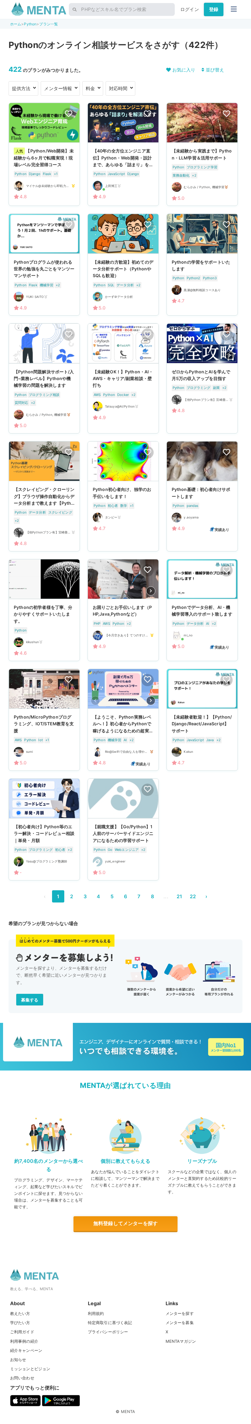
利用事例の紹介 (24, 1341)
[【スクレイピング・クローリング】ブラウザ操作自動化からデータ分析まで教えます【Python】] (44, 496)
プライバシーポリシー (108, 1331)
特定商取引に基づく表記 (110, 1322)
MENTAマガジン (181, 1341)
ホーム (15, 24)
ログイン (189, 9)
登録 (213, 9)
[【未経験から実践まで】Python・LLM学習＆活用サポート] (202, 154)
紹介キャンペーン (26, 1350)
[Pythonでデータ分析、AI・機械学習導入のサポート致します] (202, 610)
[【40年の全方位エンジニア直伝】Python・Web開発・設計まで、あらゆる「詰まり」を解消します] (123, 154)
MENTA (128, 1411)
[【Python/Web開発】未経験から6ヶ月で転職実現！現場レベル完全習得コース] (44, 154)
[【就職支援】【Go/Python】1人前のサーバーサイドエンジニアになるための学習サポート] (123, 829)
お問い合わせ (22, 1377)
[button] (229, 355)
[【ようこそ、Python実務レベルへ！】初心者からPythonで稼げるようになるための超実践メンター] (123, 720)
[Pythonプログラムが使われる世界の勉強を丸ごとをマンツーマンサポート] (44, 264)
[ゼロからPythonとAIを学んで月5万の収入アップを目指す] (202, 378)
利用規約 (96, 1313)
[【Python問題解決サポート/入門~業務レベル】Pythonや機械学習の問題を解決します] (44, 378)
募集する (30, 999)
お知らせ (18, 1359)
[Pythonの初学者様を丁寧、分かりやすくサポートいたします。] (44, 610)
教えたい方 (20, 1313)
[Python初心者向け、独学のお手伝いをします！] (123, 496)
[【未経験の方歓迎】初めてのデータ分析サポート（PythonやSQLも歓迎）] (123, 264)
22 (193, 896)
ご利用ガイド (22, 1331)
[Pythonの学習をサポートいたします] (202, 264)
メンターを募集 (180, 1322)
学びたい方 (20, 1322)
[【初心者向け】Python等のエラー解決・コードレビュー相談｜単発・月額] (44, 829)
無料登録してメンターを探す (125, 1223)
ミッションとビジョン (30, 1368)
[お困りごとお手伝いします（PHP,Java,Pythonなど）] (123, 610)
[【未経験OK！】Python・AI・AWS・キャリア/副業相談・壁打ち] (123, 378)
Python (30, 24)
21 (179, 896)
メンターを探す (180, 1313)
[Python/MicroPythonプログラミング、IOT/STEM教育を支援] (44, 720)
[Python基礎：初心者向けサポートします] (202, 496)
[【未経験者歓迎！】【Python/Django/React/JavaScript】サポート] (202, 720)
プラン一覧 (48, 24)
